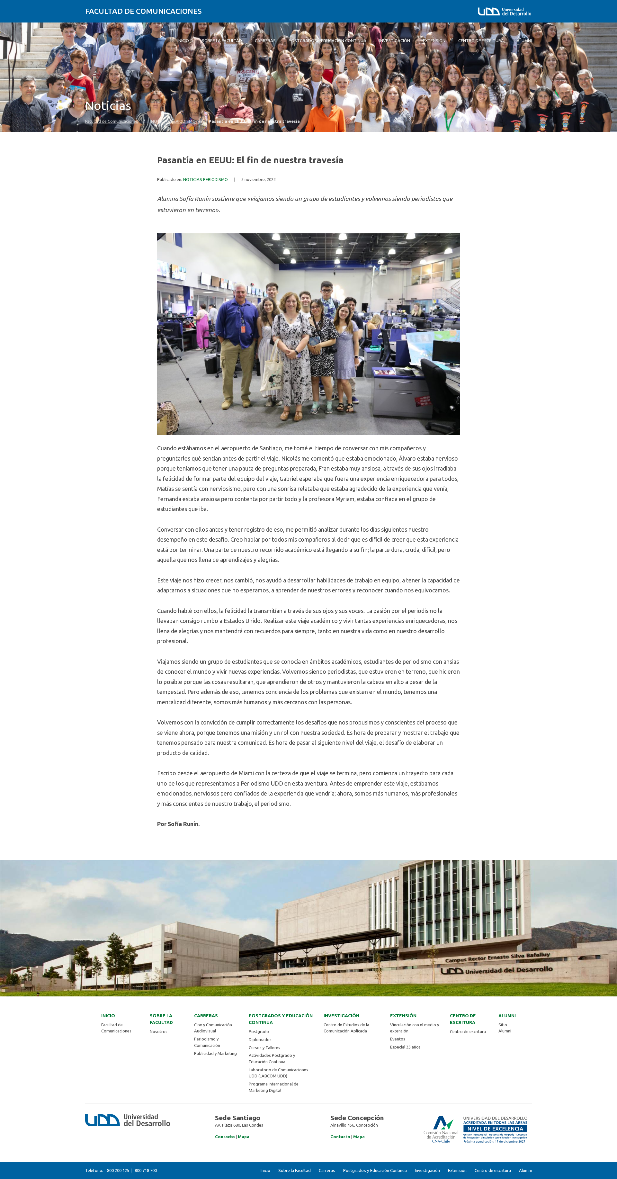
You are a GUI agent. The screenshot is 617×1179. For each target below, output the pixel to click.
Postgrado (259, 1031)
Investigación (341, 1015)
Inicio (108, 1015)
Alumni (507, 1015)
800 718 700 (146, 1170)
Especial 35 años (405, 1047)
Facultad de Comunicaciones (143, 11)
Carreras (206, 1015)
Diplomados (260, 1039)
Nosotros (158, 1031)
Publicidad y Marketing (215, 1053)
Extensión (403, 1015)
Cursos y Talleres (264, 1047)
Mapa (243, 1136)
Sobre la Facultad (161, 1019)
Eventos (397, 1039)
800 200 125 (118, 1170)
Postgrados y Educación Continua (281, 1019)
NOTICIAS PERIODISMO (173, 121)
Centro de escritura (463, 1019)
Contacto (225, 1136)
